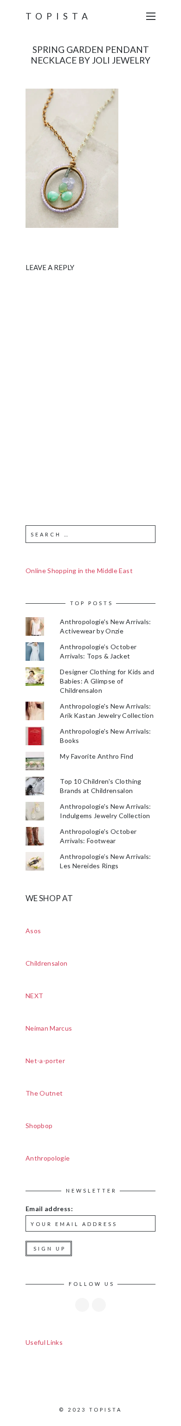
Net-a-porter (45, 1061)
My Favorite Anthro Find (96, 756)
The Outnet (44, 1093)
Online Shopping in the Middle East (79, 570)
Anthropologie (48, 1158)
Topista (59, 16)
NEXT (34, 996)
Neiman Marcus (49, 1028)
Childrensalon (47, 963)
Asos (33, 931)
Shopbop (39, 1125)
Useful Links (44, 1342)
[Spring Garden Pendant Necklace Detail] (72, 157)
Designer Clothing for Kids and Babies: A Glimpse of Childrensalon (107, 681)
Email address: (49, 1209)
